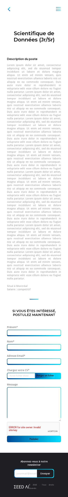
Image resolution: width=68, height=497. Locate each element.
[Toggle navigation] (58, 9)
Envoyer (45, 473)
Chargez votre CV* (18, 370)
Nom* (10, 341)
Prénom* (12, 327)
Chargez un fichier (45, 375)
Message (12, 384)
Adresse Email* (16, 356)
